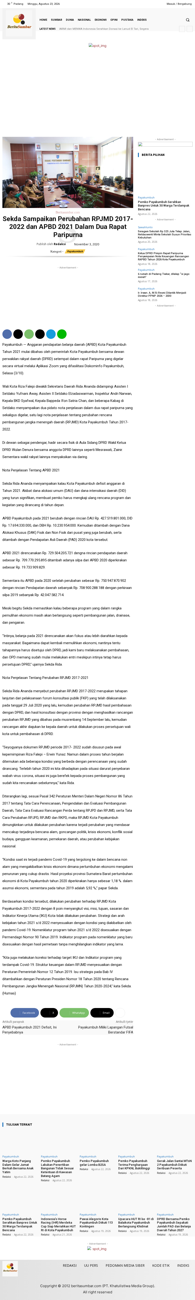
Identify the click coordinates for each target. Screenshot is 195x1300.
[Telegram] (51, 334)
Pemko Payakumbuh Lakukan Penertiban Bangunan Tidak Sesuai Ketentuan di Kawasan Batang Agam (57, 1168)
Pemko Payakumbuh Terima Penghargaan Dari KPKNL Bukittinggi (134, 1164)
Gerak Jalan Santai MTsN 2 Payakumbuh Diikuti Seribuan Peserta (174, 1164)
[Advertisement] (97, 92)
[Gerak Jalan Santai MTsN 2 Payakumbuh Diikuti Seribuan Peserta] (175, 1142)
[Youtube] (157, 4)
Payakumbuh (75, 251)
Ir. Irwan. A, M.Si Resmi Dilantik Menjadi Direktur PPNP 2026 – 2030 (162, 294)
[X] (151, 4)
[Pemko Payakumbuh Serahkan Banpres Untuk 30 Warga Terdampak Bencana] (165, 177)
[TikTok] (145, 4)
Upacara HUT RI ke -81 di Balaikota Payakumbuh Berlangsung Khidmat (136, 1222)
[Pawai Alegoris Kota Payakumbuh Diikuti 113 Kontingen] (97, 1200)
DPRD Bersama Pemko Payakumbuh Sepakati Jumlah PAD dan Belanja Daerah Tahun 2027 (174, 1224)
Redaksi (60, 244)
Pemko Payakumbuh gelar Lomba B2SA (94, 1163)
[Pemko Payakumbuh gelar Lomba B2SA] (97, 1142)
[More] (120, 1013)
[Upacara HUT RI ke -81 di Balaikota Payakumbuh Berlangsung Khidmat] (136, 1200)
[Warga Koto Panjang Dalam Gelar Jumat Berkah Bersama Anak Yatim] (20, 1142)
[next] (190, 29)
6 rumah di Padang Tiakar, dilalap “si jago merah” (164, 275)
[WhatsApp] (29, 334)
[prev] (182, 29)
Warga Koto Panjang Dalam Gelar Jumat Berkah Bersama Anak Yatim (18, 1166)
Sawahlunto (145, 227)
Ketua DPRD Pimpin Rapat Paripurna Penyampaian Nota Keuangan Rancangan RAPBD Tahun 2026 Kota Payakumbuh (163, 256)
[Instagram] (139, 4)
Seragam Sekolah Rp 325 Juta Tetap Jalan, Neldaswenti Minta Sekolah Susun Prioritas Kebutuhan (164, 234)
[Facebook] (133, 4)
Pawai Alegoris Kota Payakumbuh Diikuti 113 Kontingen (96, 1222)
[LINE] (62, 334)
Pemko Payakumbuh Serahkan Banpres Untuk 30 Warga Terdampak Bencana (163, 205)
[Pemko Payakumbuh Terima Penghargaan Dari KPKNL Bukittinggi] (136, 1142)
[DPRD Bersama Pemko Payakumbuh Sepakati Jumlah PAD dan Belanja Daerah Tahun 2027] (175, 1200)
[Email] (40, 334)
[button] (188, 20)
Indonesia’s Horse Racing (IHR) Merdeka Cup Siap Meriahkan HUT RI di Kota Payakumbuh (58, 1224)
